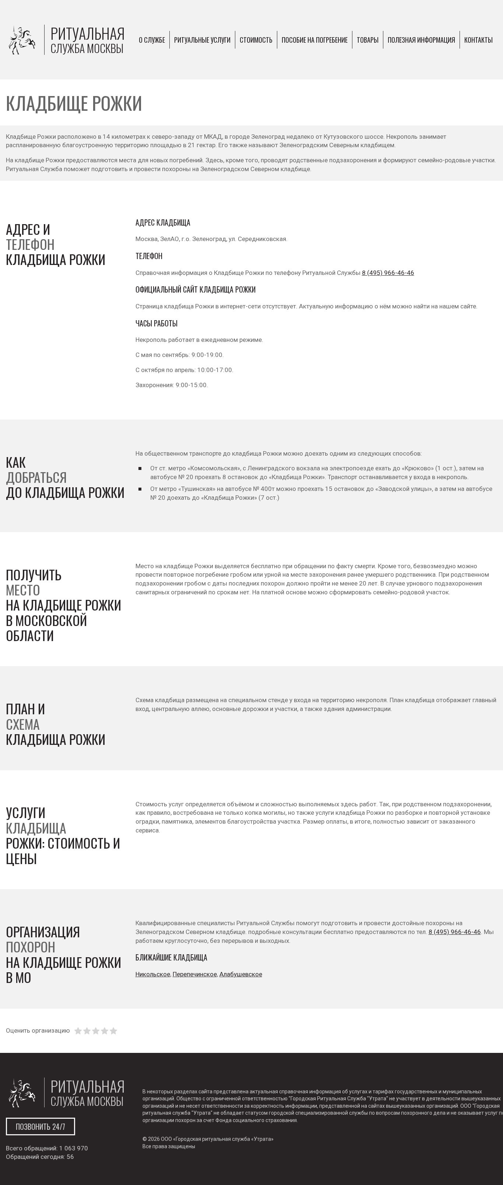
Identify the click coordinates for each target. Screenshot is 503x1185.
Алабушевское (240, 974)
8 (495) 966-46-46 (388, 272)
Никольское (153, 974)
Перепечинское (195, 974)
